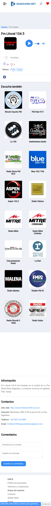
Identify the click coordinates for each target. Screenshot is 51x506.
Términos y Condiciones (18, 487)
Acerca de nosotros (16, 490)
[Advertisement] (25, 18)
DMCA (10, 479)
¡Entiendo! (46, 504)
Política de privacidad (17, 483)
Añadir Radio (13, 498)
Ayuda (10, 501)
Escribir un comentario (13, 464)
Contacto (11, 494)
